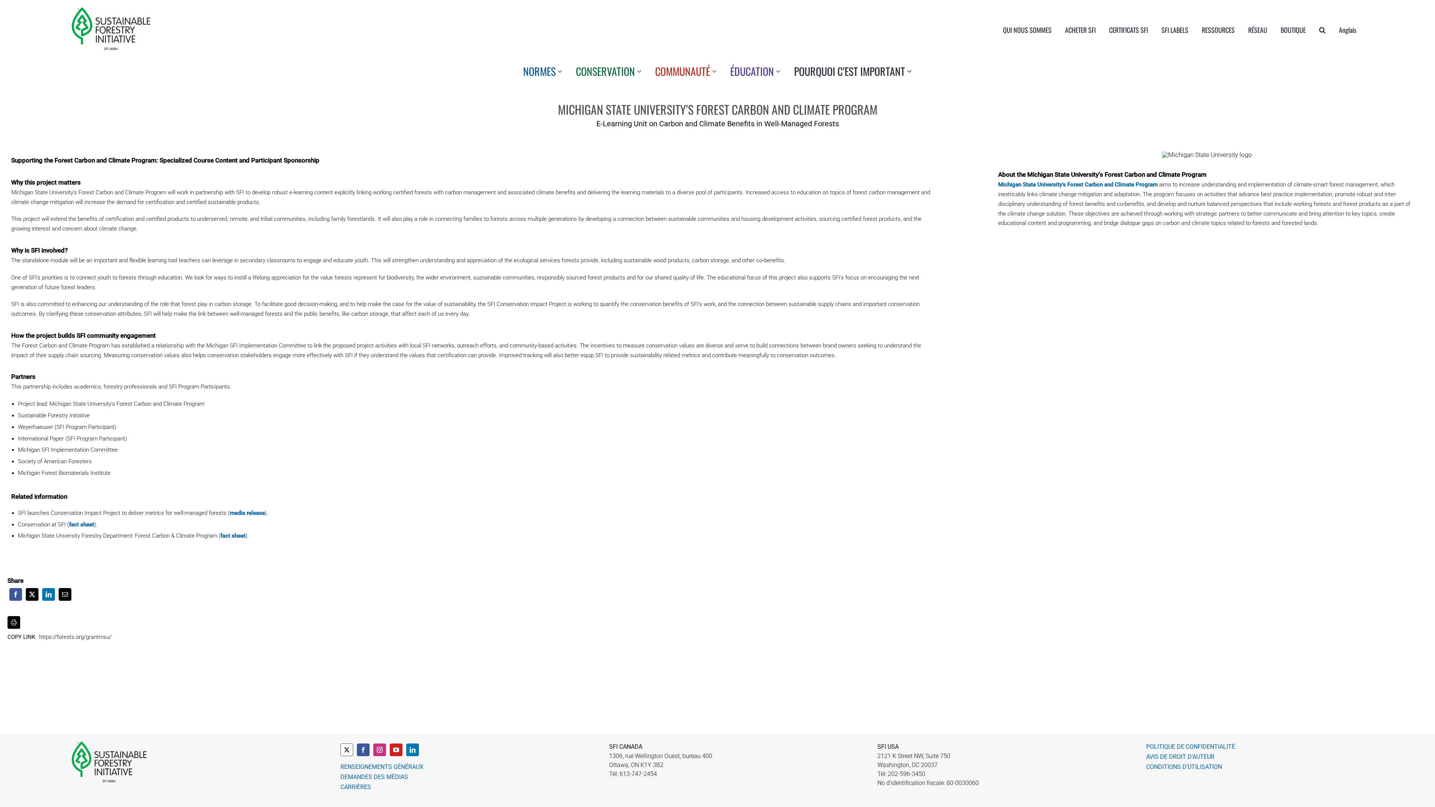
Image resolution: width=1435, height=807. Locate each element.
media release (247, 513)
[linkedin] (412, 749)
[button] (1322, 29)
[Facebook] (15, 594)
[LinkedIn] (48, 594)
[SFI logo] (111, 10)
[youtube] (396, 749)
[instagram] (379, 749)
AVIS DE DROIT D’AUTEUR (1180, 756)
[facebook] (363, 749)
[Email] (65, 594)
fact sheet (81, 524)
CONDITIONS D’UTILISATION (1184, 766)
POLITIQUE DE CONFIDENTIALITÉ (1190, 746)
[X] (32, 594)
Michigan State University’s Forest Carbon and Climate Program (1078, 184)
